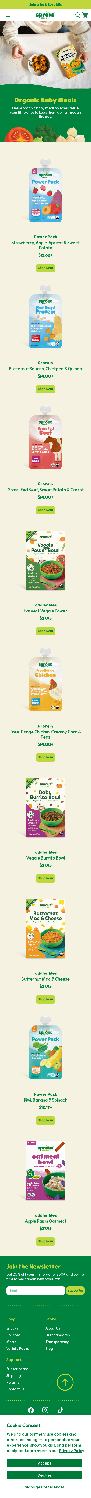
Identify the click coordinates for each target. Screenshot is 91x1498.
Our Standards (58, 1335)
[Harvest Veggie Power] (45, 560)
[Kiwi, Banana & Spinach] (45, 1049)
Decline (44, 1475)
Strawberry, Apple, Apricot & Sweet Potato (45, 245)
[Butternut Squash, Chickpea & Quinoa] (45, 318)
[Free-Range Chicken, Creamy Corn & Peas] (45, 681)
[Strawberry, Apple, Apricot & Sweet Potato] (45, 192)
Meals (11, 1342)
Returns (12, 1382)
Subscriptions (17, 1369)
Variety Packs (17, 1348)
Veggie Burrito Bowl (45, 858)
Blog (49, 1348)
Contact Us (15, 1389)
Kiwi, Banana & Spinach (45, 1100)
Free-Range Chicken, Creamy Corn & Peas (45, 734)
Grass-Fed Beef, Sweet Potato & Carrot (46, 489)
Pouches (13, 1335)
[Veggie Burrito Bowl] (45, 807)
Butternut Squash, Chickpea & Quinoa (45, 368)
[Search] (77, 15)
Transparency (57, 1342)
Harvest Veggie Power (45, 610)
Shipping (13, 1375)
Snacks (12, 1328)
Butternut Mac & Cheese (45, 979)
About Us (53, 1328)
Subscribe (75, 1291)
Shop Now (45, 268)
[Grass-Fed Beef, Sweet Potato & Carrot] (45, 439)
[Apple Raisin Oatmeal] (45, 1170)
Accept (44, 1463)
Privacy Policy (71, 1450)
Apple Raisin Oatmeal (45, 1221)
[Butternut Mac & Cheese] (45, 928)
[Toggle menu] (7, 15)
